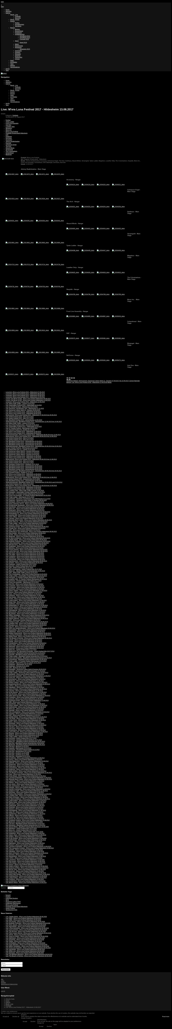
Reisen (12, 28)
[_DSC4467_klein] (12, 174)
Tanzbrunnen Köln (11, 910)
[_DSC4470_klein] (27, 174)
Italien (17, 44)
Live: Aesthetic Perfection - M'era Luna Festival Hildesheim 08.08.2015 (28, 541)
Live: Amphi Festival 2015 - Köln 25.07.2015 (20, 418)
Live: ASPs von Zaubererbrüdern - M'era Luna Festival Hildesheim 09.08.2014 (30, 628)
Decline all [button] (15, 1016)
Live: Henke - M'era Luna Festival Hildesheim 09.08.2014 (24, 641)
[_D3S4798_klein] (103, 294)
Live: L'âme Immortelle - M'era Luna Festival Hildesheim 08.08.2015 (27, 543)
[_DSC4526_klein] (42, 198)
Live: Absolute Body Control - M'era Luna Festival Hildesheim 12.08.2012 (29, 779)
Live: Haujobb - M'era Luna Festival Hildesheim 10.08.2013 (24, 710)
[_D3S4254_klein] (103, 206)
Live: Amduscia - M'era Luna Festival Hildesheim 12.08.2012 (25, 769)
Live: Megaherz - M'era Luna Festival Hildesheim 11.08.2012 (25, 804)
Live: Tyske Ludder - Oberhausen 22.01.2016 (20, 497)
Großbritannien (20, 34)
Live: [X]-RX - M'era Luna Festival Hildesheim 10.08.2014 (24, 599)
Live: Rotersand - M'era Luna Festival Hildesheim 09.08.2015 (25, 510)
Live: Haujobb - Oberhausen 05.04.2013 (18, 748)
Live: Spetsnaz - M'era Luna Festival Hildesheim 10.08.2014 (25, 595)
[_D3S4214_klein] (72, 184)
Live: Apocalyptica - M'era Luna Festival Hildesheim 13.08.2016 (26, 856)
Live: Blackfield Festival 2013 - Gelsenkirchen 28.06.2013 (24, 469)
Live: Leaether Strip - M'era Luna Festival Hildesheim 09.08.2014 (26, 623)
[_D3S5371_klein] (12, 374)
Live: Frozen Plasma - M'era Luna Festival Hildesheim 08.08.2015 (26, 549)
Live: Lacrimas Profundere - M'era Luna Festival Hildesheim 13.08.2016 (28, 846)
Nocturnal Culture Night (13, 901)
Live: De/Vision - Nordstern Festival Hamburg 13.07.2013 (24, 740)
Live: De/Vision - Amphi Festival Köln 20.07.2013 (21, 738)
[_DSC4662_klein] (27, 242)
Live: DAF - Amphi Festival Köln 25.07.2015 (19, 567)
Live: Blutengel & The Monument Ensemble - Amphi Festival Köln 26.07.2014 (30, 651)
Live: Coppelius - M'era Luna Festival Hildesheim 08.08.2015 (25, 556)
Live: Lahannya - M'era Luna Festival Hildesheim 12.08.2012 (25, 781)
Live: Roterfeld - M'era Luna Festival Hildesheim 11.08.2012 (25, 807)
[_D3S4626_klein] (88, 272)
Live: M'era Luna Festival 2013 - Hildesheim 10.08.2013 (23, 457)
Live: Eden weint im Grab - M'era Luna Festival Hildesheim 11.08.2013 (28, 695)
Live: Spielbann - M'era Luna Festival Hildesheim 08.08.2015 (25, 558)
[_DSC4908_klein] (12, 330)
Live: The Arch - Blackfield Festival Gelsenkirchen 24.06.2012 (25, 823)
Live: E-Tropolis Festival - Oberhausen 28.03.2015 (22, 428)
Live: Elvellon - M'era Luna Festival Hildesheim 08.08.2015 (24, 562)
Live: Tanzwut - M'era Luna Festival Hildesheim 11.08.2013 (24, 690)
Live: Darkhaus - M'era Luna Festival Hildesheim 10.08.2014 (25, 603)
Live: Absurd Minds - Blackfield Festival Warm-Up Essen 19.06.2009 (27, 827)
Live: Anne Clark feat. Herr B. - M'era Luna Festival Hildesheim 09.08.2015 (29, 503)
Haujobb (8, 143)
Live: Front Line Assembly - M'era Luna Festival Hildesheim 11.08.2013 (28, 676)
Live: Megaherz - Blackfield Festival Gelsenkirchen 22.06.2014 (25, 653)
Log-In (3, 991)
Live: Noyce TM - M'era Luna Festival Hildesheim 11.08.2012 (25, 818)
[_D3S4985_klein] (88, 316)
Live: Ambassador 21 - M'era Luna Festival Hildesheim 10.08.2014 (27, 605)
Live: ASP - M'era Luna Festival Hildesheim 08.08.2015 (23, 530)
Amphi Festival (10, 908)
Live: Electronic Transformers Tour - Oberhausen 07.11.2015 (25, 408)
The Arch (8, 146)
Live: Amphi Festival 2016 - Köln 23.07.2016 (20, 484)
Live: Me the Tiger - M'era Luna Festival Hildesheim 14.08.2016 (26, 869)
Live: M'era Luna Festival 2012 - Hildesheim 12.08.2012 (23, 474)
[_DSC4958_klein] (12, 352)
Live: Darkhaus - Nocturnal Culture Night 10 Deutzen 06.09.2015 (26, 500)
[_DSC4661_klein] (12, 242)
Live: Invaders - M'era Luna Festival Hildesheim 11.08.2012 (24, 817)
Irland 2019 (23, 42)
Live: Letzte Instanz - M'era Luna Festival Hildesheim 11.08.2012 (26, 800)
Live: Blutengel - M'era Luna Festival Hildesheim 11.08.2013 (25, 681)
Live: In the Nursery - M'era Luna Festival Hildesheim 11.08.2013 (26, 692)
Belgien (17, 29)
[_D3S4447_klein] (103, 250)
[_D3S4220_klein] (103, 184)
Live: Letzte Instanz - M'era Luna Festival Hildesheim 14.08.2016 (26, 877)
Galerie (8, 13)
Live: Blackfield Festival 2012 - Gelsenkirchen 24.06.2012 (24, 480)
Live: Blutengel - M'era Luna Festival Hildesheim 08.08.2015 (25, 536)
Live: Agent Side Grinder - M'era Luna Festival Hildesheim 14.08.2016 (28, 874)
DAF (7, 135)
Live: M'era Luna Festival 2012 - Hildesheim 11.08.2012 (23, 476)
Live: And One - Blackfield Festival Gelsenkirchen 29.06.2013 (25, 743)
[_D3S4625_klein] (72, 272)
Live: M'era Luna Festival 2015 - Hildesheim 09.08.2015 (23, 412)
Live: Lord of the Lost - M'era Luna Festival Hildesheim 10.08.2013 (27, 731)
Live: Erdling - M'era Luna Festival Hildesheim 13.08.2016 (24, 836)
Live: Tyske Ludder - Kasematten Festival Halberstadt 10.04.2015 (26, 576)
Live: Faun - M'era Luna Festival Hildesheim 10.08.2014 (23, 594)
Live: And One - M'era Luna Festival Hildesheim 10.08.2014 (24, 584)
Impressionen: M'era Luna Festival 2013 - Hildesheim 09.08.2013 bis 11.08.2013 (31, 459)
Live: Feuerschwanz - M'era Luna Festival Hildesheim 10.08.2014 (26, 607)
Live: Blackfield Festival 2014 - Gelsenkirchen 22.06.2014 (24, 441)
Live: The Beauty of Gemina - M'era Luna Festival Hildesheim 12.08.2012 (29, 772)
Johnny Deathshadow (13, 141)
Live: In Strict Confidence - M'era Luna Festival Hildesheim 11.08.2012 (28, 799)
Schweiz (17, 52)
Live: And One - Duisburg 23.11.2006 (17, 754)
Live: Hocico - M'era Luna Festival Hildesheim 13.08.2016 (24, 864)
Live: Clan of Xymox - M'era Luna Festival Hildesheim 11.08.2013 (26, 689)
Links (2, 981)
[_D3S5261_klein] (88, 360)
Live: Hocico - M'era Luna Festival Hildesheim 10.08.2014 (24, 592)
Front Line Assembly (12, 123)
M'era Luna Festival (12, 131)
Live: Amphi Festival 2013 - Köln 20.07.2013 (20, 462)
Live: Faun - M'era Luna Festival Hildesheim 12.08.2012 (23, 774)
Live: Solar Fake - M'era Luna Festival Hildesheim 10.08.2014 (25, 602)
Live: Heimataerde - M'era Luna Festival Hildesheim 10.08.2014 (26, 610)
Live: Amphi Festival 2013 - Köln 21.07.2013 (20, 461)
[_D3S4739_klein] (42, 286)
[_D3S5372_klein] (27, 374)
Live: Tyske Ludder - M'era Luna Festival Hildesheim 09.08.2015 (26, 523)
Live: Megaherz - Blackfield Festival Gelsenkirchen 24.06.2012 (25, 825)
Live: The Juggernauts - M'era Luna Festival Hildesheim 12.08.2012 (27, 786)
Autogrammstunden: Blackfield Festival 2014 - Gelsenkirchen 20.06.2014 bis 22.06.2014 (34, 446)
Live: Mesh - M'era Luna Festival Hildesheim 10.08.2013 (23, 722)
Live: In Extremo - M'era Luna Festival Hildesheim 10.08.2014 (25, 587)
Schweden (18, 51)
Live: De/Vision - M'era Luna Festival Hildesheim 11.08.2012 (25, 792)
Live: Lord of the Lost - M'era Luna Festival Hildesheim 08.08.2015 (27, 551)
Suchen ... (4, 888)
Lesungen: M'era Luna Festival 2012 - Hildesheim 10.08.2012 (25, 397)
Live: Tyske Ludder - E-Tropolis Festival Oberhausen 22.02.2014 (26, 661)
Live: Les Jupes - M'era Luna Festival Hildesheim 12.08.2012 (25, 784)
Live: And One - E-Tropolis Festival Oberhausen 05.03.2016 (24, 494)
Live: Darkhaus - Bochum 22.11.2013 (17, 666)
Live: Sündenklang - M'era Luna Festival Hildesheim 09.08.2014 (26, 643)
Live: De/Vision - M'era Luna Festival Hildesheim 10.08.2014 (25, 589)
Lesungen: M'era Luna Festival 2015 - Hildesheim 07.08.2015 (25, 392)
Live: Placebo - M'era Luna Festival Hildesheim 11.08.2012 (24, 787)
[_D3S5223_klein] (72, 360)
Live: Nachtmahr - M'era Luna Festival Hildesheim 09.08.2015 (25, 507)
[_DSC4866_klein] (42, 308)
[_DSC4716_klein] (57, 264)
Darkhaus (9, 136)
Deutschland (19, 31)
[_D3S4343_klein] (57, 220)
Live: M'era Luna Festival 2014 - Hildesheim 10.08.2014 (23, 431)
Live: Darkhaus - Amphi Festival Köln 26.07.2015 (21, 564)
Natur (12, 60)
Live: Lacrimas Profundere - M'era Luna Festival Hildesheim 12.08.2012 (28, 777)
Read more (165, 1016)
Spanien (17, 55)
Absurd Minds (10, 148)
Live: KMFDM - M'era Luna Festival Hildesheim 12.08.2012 (24, 763)
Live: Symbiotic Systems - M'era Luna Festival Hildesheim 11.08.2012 (28, 820)
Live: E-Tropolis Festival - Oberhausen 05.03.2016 (22, 407)
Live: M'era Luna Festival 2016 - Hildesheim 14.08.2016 (23, 489)
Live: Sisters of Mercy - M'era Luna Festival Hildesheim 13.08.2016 (27, 866)
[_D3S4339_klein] (42, 220)
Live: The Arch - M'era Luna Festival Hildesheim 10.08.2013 (24, 727)
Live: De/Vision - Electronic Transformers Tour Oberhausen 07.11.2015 (28, 499)
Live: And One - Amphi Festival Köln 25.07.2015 (21, 566)
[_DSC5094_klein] (57, 374)
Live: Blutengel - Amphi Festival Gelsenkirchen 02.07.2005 (24, 822)
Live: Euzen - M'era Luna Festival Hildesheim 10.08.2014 (24, 608)
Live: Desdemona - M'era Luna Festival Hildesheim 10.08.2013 (26, 730)
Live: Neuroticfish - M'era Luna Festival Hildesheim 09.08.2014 (25, 630)
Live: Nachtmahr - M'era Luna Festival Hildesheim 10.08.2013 (25, 704)
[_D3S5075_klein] (72, 338)
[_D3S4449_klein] (118, 250)
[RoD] (15, 885)
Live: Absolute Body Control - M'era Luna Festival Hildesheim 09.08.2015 (29, 520)
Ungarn (17, 59)
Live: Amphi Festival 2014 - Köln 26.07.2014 (20, 439)
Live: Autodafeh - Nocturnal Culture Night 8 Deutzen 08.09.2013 (26, 669)
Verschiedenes (15, 67)
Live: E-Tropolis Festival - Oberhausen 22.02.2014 (22, 448)
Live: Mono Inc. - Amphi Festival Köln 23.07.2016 (21, 830)
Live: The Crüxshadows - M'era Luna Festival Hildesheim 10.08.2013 (27, 712)
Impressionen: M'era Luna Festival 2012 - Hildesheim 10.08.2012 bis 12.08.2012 (31, 477)
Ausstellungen (19, 24)
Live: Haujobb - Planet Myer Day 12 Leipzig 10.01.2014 (23, 663)
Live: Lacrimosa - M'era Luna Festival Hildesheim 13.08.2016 (25, 859)
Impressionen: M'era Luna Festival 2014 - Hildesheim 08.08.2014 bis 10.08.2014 (31, 436)
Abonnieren (5, 969)
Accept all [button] (6, 1016)
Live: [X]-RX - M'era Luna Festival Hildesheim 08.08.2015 (24, 535)
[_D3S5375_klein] (42, 374)
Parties (17, 23)
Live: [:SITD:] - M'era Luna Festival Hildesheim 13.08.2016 (24, 858)
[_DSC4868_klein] (57, 308)
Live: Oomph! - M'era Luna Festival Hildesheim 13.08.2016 (24, 850)
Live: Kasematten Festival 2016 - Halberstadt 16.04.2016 (24, 405)
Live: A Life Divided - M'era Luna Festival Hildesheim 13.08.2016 (26, 838)
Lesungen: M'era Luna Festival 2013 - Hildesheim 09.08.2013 (25, 395)
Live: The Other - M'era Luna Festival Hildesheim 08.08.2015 (25, 554)
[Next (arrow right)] (70, 379)
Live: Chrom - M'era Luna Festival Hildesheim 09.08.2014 (24, 640)
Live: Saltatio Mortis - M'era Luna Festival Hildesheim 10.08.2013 (26, 717)
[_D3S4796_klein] (88, 294)
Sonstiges (18, 26)
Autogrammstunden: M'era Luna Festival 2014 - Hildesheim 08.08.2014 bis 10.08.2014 (33, 435)
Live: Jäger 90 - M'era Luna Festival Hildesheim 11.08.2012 (24, 812)
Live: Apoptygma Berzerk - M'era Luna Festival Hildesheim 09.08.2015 (28, 512)
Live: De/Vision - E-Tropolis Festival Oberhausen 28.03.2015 (25, 577)
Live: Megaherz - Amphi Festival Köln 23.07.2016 (21, 828)
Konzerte (18, 18)
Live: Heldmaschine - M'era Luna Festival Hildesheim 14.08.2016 (26, 876)
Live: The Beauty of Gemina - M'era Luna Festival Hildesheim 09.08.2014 (29, 638)
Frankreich (18, 33)
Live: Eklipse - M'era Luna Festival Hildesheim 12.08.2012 (24, 782)
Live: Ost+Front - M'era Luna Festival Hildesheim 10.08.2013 (25, 728)
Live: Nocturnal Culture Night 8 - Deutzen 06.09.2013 (22, 454)
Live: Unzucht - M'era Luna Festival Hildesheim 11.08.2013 (24, 699)
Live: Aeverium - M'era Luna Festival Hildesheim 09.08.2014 (25, 648)
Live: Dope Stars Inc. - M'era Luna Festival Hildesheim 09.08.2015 (27, 521)
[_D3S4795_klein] (72, 294)
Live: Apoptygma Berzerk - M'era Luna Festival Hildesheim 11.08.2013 (28, 684)
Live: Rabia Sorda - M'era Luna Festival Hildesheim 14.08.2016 (26, 873)
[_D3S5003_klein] (118, 316)
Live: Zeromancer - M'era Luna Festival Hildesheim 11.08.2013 (25, 679)
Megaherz (9, 128)
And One (8, 125)
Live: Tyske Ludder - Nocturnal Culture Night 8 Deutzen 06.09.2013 (27, 672)
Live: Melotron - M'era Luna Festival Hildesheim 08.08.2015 (24, 548)
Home (7, 10)
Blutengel (9, 154)
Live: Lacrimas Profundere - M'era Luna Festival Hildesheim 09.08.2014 (28, 635)
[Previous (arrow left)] (67, 379)
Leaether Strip (10, 126)
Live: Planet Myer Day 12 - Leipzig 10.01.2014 (20, 449)
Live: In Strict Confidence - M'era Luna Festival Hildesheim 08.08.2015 (28, 538)
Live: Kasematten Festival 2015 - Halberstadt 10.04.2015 (24, 426)
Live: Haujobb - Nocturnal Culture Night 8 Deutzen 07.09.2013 (25, 671)
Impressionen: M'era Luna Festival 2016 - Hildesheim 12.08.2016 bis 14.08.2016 (31, 485)
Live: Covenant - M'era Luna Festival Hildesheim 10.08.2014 (25, 585)
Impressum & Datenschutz (9, 984)
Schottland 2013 (25, 37)
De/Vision (9, 138)
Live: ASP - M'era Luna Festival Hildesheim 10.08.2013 (23, 715)
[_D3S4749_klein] (57, 286)
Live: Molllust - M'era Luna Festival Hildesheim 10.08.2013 (24, 735)
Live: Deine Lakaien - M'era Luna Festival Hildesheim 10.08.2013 (26, 705)
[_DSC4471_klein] (42, 174)
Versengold (9, 149)
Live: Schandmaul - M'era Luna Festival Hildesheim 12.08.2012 (26, 768)
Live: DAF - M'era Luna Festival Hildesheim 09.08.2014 (23, 620)
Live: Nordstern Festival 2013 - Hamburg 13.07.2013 (22, 464)
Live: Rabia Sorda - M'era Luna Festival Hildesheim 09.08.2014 (26, 636)
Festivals (18, 16)
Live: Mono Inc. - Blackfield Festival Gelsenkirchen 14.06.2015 (25, 571)
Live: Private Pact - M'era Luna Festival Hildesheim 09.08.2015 (25, 528)
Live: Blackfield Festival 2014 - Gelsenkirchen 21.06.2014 (24, 443)
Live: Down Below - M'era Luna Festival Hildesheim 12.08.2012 (26, 776)
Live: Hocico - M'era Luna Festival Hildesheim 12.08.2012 (24, 759)
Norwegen (18, 47)
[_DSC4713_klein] (27, 264)
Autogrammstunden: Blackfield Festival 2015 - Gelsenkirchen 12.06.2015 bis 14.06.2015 (34, 421)
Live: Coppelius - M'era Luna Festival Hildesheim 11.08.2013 (25, 697)
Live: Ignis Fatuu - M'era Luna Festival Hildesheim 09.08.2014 (25, 644)
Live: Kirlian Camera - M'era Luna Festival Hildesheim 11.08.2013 (26, 682)
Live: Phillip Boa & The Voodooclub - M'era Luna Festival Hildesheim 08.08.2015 (31, 531)
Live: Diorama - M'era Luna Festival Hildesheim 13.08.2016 (24, 854)
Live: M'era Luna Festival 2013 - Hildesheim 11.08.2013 (23, 456)
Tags (7, 70)
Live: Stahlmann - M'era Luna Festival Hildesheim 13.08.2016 (25, 843)
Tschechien (18, 57)
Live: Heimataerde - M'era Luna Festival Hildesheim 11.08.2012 (26, 810)
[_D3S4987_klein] (103, 316)
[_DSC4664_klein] (57, 242)
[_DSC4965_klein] (57, 352)
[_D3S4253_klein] (88, 206)
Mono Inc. (9, 130)
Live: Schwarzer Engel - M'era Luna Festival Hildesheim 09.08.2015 (27, 526)
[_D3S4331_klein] (12, 220)
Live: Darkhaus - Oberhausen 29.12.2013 (19, 664)
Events (12, 21)
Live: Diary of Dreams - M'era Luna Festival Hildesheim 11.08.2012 (27, 797)
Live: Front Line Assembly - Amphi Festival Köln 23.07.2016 (24, 832)
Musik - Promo (14, 19)
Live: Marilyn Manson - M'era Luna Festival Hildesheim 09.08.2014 (27, 618)
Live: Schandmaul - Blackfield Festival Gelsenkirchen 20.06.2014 (26, 659)
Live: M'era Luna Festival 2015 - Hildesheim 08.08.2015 (23, 413)
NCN (7, 900)
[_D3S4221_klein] (118, 184)
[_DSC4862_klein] (12, 308)
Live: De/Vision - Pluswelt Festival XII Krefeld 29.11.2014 (23, 581)
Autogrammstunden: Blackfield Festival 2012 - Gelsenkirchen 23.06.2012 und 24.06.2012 (34, 482)
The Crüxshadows (11, 151)
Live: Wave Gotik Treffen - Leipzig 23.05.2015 (20, 423)
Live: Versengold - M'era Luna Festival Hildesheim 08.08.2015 (25, 559)
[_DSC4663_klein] (42, 242)
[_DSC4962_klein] (27, 352)
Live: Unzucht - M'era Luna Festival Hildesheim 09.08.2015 (24, 525)
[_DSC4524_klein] (27, 198)
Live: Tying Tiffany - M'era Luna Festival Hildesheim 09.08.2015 (26, 517)
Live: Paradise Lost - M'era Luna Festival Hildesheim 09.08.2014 (26, 625)
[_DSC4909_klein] (27, 330)
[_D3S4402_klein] (88, 228)
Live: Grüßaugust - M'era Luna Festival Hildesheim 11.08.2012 (25, 813)
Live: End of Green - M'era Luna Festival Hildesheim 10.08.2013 (26, 725)
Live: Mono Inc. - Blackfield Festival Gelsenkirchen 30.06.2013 (25, 741)
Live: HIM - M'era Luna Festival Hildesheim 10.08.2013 (23, 702)
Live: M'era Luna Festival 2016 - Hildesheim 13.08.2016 (23, 487)
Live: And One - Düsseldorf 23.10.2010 (18, 756)
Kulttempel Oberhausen (13, 903)
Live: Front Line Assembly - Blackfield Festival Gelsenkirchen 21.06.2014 (29, 658)
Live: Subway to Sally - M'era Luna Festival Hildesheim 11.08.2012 (27, 790)
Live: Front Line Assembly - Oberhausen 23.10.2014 (22, 582)
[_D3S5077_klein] (88, 338)
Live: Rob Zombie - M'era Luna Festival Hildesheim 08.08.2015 (26, 533)
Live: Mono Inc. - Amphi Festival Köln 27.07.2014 (21, 649)
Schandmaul (10, 153)
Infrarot (12, 65)
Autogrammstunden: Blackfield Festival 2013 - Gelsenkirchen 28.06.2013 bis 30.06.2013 (34, 471)
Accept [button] (25, 1021)
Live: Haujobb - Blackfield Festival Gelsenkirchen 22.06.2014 (25, 654)
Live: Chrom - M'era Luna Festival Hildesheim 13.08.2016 (24, 841)
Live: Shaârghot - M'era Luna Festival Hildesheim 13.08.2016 (25, 833)
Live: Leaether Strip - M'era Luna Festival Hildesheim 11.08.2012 (26, 795)
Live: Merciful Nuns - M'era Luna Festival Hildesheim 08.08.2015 (26, 544)
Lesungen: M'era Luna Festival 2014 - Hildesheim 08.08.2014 (25, 394)
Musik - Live (14, 14)
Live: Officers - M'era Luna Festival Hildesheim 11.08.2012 (24, 815)
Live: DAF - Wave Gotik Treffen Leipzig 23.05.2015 (22, 572)
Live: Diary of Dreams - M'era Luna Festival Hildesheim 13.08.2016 (27, 853)
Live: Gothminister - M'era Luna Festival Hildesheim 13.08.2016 (26, 840)
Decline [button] (33, 1021)
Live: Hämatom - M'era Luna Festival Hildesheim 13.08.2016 (25, 851)
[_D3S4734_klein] (27, 286)
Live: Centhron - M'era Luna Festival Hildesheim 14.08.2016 (25, 879)
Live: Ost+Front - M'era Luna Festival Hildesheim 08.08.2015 (25, 553)
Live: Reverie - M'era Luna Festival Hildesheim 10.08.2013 (24, 733)
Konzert (8, 895)
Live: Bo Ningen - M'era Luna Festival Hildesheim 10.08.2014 (25, 613)
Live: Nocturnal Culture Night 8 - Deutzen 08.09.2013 (22, 451)
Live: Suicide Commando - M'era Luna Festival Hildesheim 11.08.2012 (28, 789)
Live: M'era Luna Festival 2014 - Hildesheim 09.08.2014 (23, 433)
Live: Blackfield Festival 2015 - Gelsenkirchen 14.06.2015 (24, 420)
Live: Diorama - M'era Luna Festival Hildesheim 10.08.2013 (24, 713)
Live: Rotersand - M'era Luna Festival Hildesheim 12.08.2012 (25, 766)
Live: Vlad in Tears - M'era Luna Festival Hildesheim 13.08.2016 (26, 835)
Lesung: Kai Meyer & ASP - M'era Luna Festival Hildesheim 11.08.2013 (28, 400)
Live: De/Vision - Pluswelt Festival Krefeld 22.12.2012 (23, 749)
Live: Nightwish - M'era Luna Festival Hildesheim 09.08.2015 (25, 502)
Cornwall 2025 (24, 39)
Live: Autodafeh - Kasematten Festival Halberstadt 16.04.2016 (25, 492)
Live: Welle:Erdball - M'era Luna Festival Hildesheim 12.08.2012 (26, 771)
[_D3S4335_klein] (27, 220)
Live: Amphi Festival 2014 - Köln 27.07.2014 (20, 438)
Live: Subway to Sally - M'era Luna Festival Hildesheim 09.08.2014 (27, 622)
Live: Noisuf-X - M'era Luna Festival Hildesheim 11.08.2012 (24, 809)
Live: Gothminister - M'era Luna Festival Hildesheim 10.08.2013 (26, 707)
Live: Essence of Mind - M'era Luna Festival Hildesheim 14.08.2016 (27, 868)
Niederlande (19, 46)
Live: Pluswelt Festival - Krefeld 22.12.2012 (19, 472)
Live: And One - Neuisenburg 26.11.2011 (18, 751)
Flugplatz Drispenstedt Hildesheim (16, 133)
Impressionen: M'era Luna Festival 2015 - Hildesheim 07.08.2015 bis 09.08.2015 (31, 415)
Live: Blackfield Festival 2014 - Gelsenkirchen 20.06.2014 (24, 444)
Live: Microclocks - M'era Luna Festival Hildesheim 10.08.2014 (25, 612)
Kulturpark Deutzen (12, 898)
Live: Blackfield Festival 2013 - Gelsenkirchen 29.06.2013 (24, 467)
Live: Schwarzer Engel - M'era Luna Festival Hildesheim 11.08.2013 (27, 700)
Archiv (8, 69)
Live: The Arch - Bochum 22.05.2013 (17, 746)
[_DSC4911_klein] (57, 330)
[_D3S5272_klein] (118, 360)
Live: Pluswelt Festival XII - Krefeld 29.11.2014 (20, 430)
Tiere (12, 64)
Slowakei (18, 54)
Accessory (9, 140)
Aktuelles (8, 11)
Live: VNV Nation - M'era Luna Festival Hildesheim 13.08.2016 (25, 863)
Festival (8, 120)
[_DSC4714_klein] (42, 264)
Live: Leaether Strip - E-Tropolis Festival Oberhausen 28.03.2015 (26, 579)
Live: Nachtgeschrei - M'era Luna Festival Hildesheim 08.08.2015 (26, 561)
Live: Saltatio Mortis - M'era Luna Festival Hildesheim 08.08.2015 (26, 540)
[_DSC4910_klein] (42, 330)
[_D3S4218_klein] (88, 184)
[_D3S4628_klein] (103, 272)
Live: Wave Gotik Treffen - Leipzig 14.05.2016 (20, 403)
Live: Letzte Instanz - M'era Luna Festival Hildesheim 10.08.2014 (26, 600)
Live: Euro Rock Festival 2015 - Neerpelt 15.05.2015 (22, 425)
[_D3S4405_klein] (118, 228)
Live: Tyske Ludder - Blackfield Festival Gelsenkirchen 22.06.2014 (26, 656)
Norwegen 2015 (25, 49)
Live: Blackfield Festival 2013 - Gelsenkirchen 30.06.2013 (24, 466)
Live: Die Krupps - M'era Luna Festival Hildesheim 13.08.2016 (25, 861)
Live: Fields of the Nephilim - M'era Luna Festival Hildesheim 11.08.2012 (28, 794)
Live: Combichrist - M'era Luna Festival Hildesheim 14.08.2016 (25, 881)
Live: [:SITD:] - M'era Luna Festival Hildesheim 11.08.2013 (24, 686)
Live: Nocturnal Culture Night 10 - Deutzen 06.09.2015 (23, 410)
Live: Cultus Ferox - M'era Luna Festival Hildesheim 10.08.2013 (26, 720)
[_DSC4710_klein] (12, 264)
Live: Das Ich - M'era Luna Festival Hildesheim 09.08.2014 (24, 626)
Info (2, 979)
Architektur (13, 62)
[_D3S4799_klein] (118, 294)
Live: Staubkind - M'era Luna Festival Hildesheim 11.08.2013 (25, 687)
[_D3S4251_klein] (72, 206)
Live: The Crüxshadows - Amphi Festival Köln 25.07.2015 (24, 569)
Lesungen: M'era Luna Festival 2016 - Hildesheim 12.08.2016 (25, 402)
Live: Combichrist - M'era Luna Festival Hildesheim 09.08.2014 (25, 617)
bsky (2, 2)
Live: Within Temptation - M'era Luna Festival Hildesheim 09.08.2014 (27, 615)
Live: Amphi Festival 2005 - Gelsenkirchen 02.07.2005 (23, 479)
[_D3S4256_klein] (118, 206)
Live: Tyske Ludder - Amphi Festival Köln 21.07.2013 (22, 736)
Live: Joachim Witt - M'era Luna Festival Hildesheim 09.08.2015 (26, 515)
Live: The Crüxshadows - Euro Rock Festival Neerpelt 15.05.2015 (26, 574)
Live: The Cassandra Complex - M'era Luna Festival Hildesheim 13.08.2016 (30, 848)
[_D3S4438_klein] (72, 250)
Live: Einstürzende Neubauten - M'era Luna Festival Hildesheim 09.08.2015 (30, 505)
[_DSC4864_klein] (27, 308)
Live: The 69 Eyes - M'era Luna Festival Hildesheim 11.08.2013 (26, 694)
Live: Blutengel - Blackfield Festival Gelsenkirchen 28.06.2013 (25, 745)
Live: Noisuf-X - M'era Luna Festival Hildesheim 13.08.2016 (24, 845)
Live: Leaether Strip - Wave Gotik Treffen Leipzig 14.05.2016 (25, 490)
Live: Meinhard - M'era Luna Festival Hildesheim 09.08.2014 (25, 646)
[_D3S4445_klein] (88, 250)
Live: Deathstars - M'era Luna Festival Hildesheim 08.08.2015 (25, 546)
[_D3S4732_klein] (12, 286)
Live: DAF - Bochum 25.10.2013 (16, 667)
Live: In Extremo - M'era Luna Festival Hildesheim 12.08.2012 (25, 758)
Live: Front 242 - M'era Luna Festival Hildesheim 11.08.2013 (25, 677)
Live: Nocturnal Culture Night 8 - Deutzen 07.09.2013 (22, 453)
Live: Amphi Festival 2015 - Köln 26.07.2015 (20, 416)
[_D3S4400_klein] (72, 228)
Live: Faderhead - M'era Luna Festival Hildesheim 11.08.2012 (25, 805)
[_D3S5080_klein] (103, 338)
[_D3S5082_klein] (118, 338)
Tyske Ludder (10, 122)
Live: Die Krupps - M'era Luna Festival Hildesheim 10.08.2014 (25, 597)
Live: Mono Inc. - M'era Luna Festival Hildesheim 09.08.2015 (25, 508)
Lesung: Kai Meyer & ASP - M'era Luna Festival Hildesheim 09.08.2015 (28, 398)
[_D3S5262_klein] (103, 360)
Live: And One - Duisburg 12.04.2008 (17, 753)
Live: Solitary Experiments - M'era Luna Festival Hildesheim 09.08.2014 (28, 633)
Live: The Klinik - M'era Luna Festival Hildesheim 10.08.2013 (25, 718)
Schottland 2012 (25, 36)
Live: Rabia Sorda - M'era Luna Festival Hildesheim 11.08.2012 (26, 802)
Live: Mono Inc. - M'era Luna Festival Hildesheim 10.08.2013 (25, 708)
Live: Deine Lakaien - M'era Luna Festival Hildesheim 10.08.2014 (26, 590)
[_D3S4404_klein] (103, 228)
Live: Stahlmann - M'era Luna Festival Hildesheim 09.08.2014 (25, 631)
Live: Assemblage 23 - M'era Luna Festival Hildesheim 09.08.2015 (27, 513)
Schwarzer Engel (11, 145)
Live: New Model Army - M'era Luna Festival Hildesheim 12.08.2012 (27, 761)
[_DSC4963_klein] (42, 352)
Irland (17, 41)
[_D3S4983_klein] (72, 316)
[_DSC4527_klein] (57, 198)
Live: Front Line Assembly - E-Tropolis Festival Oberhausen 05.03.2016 (28, 495)
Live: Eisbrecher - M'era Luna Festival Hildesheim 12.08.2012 (25, 764)
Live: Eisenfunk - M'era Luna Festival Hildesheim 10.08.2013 (25, 723)
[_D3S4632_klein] (118, 272)
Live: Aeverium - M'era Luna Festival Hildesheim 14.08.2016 (25, 871)
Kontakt (3, 982)
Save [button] (55, 1024)
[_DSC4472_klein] (57, 174)
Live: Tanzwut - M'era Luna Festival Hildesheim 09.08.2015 (24, 518)
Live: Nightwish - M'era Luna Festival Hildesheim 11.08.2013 (25, 674)
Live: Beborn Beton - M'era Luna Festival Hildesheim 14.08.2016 (26, 882)
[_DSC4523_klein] (12, 198)
